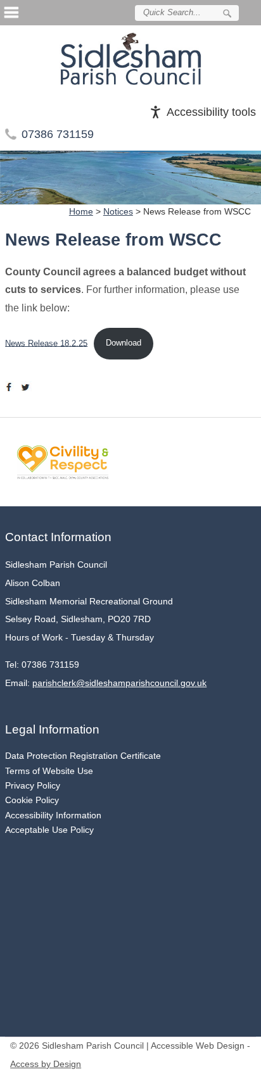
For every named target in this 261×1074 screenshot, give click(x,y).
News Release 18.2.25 (46, 342)
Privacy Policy (32, 785)
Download (123, 342)
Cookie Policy (32, 800)
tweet (27, 387)
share (11, 387)
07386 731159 (58, 134)
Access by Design (45, 1064)
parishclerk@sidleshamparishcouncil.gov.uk (119, 683)
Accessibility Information (53, 815)
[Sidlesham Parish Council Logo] (130, 58)
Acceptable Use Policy (49, 830)
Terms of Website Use (49, 771)
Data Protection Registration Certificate (83, 756)
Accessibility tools (211, 112)
